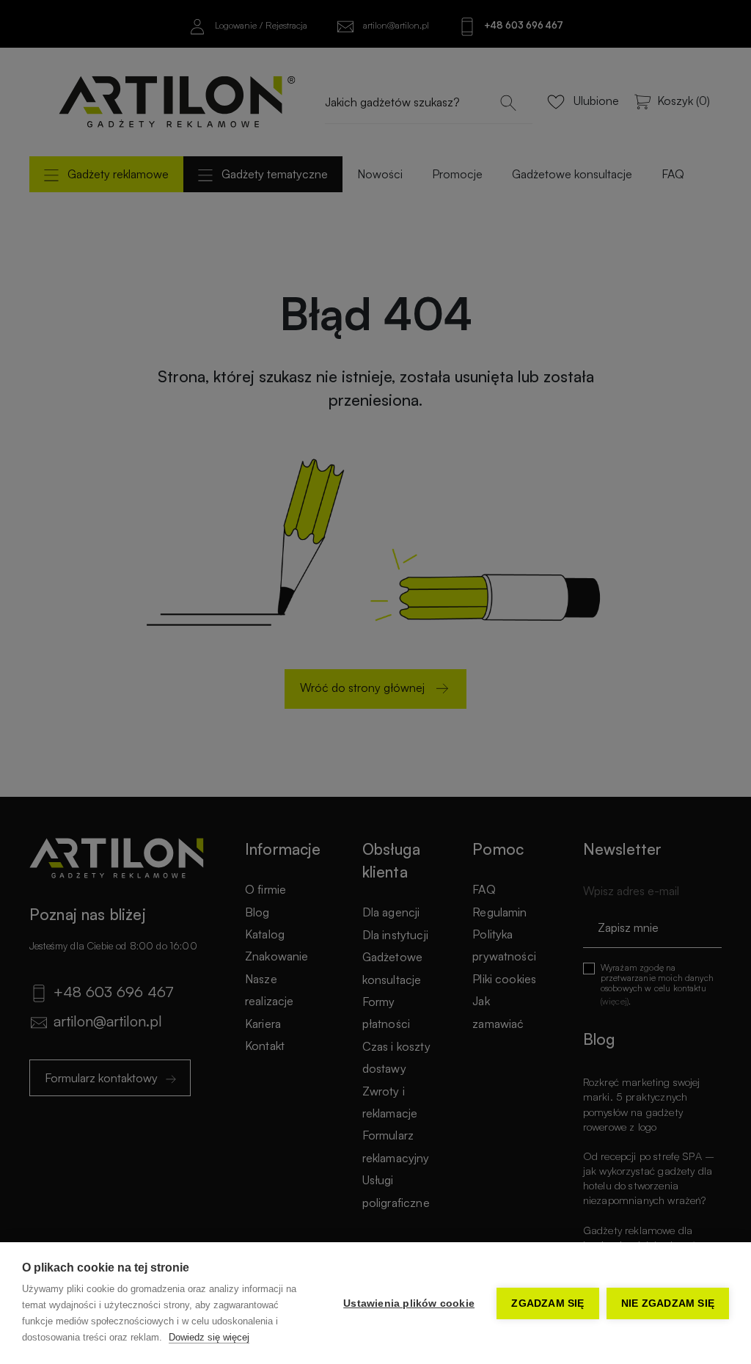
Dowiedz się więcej (209, 1337)
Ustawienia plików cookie (409, 1303)
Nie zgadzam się (667, 1303)
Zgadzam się (547, 1303)
